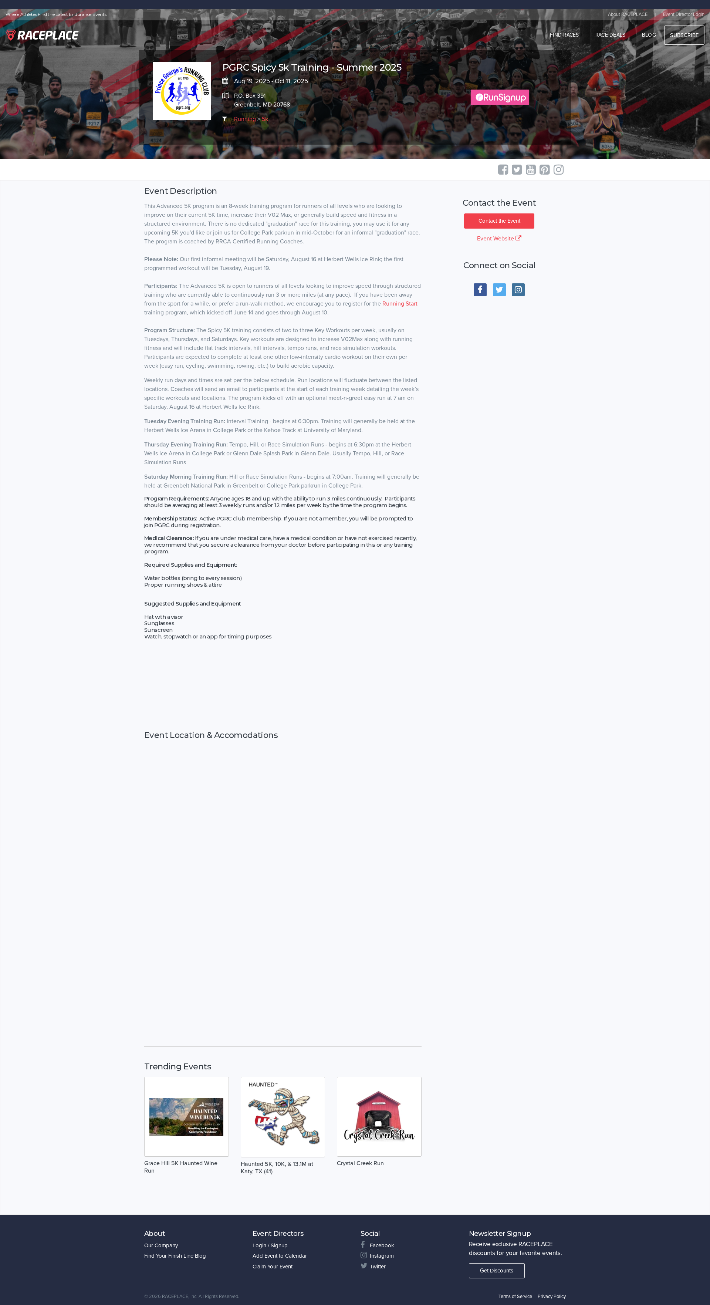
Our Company (161, 1245)
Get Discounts (496, 1270)
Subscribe (684, 35)
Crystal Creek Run (360, 1163)
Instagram (382, 1255)
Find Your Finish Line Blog (175, 1255)
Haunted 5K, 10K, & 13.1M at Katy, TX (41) (277, 1167)
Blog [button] (649, 35)
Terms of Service (515, 1296)
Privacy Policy (552, 1296)
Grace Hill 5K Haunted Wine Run (180, 1167)
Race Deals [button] (610, 35)
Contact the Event (499, 221)
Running (245, 119)
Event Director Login (683, 14)
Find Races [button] (564, 35)
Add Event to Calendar (280, 1255)
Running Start (399, 303)
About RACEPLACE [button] (628, 14)
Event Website (496, 238)
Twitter (378, 1266)
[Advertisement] (283, 689)
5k (265, 119)
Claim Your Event (273, 1266)
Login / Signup (270, 1245)
